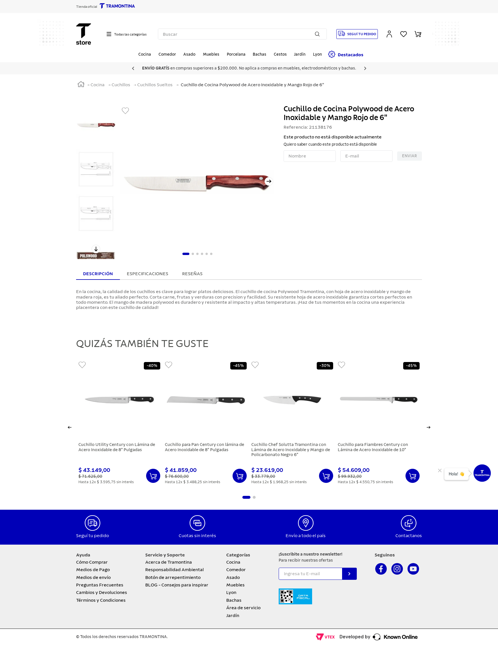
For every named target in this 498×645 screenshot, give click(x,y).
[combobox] (242, 34)
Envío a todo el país (306, 535)
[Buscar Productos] (318, 34)
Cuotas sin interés (197, 535)
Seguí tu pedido (92, 535)
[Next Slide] (365, 68)
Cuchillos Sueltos (155, 84)
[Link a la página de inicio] (81, 85)
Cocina (97, 84)
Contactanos (408, 535)
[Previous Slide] (133, 68)
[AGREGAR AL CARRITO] (153, 476)
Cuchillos (121, 84)
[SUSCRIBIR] (349, 574)
